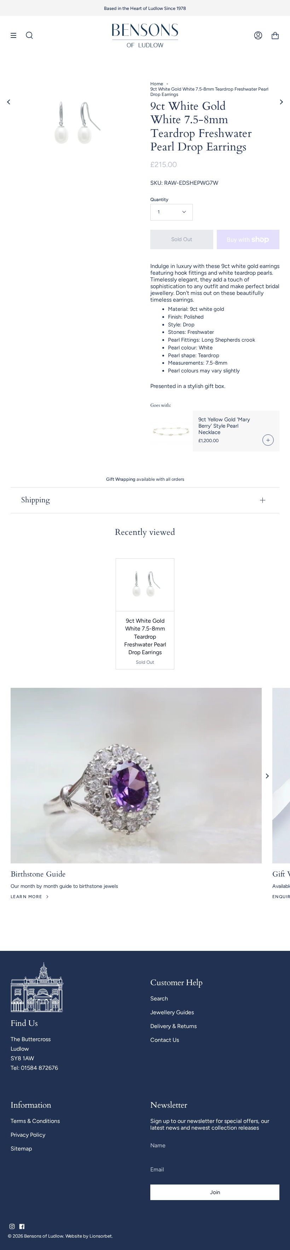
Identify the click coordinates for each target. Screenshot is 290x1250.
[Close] (243, 551)
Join (199, 678)
